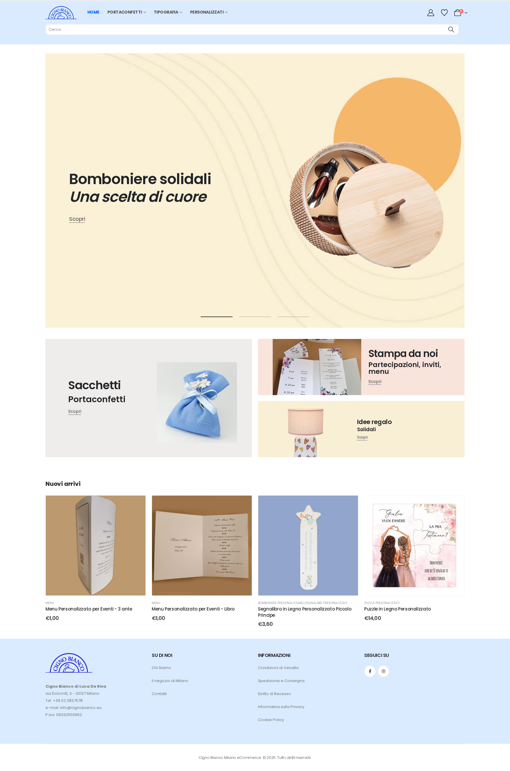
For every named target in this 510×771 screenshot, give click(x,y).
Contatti (159, 694)
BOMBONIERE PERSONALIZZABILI (281, 603)
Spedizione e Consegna (281, 681)
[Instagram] (383, 671)
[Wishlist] (444, 12)
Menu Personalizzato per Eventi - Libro (193, 609)
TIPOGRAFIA (166, 12)
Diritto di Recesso (274, 694)
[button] (216, 317)
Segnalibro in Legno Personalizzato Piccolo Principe (304, 612)
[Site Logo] (61, 12)
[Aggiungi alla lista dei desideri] (136, 504)
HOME (93, 12)
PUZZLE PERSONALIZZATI (382, 603)
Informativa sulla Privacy (281, 707)
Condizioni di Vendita (278, 668)
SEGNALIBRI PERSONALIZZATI (326, 603)
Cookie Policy (271, 720)
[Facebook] (370, 671)
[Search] (451, 30)
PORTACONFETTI (124, 12)
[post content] (96, 545)
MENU (49, 603)
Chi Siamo (161, 668)
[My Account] (431, 12)
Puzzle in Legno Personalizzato (397, 609)
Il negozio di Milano (170, 681)
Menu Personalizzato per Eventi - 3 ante (88, 609)
